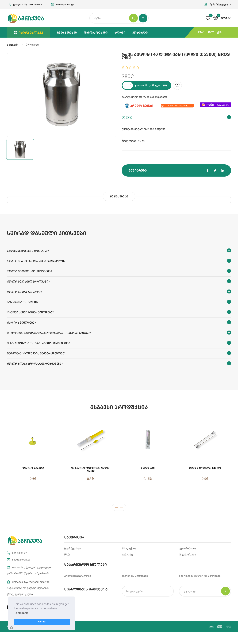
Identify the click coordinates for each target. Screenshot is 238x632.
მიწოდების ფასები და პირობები (200, 575)
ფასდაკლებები (96, 32)
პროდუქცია (129, 548)
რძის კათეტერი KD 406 (205, 467)
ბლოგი (119, 32)
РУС (211, 32)
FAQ (67, 554)
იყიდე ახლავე (30, 32)
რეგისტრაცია (187, 554)
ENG (201, 32)
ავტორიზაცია (187, 548)
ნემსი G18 (148, 467)
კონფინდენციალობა (77, 575)
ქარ (219, 32)
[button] (218, 4)
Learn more (21, 612)
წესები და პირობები (135, 575)
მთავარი (12, 44)
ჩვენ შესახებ (67, 32)
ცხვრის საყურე (33, 467)
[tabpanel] (119, 459)
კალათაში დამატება (148, 85)
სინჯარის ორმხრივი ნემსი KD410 (90, 469)
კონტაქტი (140, 32)
